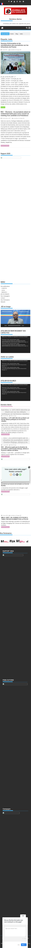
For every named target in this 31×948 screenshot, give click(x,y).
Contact (3, 298)
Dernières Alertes (5, 145)
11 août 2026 (5, 445)
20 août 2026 (5, 415)
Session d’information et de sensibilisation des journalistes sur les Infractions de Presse (14, 45)
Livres (3, 290)
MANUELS (4, 292)
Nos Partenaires (5, 300)
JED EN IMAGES (5, 294)
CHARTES (4, 288)
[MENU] (29, 28)
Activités (3, 107)
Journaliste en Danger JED (15, 49)
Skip (19, 944)
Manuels (3, 302)
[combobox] (4, 4)
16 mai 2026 (5, 515)
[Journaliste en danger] (2, 28)
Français (5, 4)
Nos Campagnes (5, 296)
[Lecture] (3, 325)
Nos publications (5, 286)
